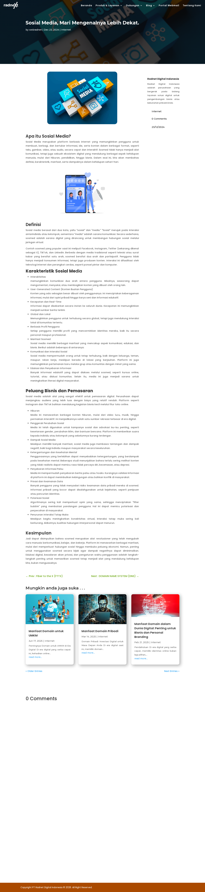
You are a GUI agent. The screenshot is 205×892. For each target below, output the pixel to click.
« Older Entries (34, 671)
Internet (66, 29)
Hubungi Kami (102, 794)
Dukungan (132, 5)
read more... (35, 657)
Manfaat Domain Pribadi (100, 631)
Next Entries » (171, 671)
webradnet (35, 29)
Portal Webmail (169, 5)
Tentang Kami (192, 5)
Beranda (86, 5)
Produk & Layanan (107, 5)
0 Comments (159, 118)
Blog (149, 5)
